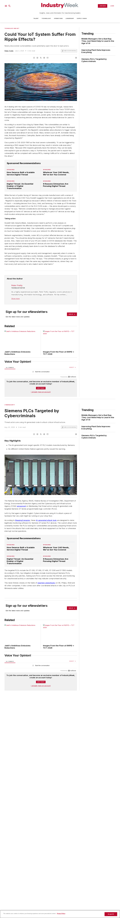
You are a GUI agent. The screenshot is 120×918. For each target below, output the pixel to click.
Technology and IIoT (11, 28)
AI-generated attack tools (46, 524)
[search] (9, 6)
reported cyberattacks (46, 587)
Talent (36, 18)
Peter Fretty (9, 51)
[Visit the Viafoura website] (72, 377)
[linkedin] (37, 58)
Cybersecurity (9, 405)
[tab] (9, 367)
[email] (47, 58)
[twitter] (41, 58)
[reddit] (44, 58)
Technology (46, 18)
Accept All (111, 914)
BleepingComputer (22, 524)
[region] (40, 372)
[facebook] (34, 58)
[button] (5, 6)
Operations (58, 18)
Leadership (70, 18)
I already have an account (41, 392)
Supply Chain (82, 18)
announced (21, 506)
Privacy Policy (61, 913)
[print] (76, 58)
